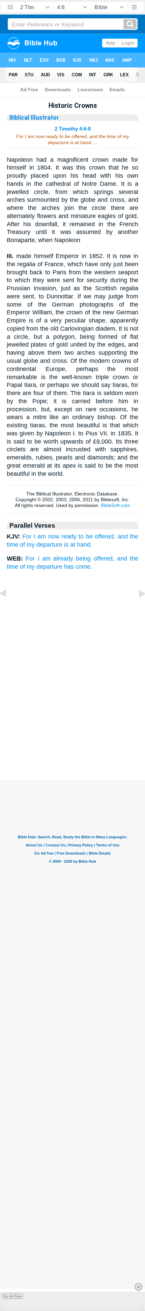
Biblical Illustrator (34, 117)
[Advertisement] (72, 746)
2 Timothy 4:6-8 (73, 129)
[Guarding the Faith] (8, 608)
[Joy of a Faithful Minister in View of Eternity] (136, 608)
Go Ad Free (13, 1296)
